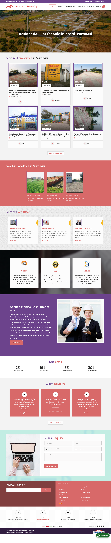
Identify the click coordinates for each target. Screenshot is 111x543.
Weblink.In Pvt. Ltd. (28, 532)
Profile (60, 7)
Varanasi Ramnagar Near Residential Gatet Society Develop (87, 135)
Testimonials (86, 497)
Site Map (85, 500)
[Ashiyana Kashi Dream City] (21, 7)
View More (13, 240)
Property (80, 7)
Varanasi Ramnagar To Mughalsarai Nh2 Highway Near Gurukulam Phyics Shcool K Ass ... (22, 92)
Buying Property (48, 228)
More (97, 7)
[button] (43, 519)
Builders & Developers (17, 228)
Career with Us (63, 492)
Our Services (70, 7)
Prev (28, 186)
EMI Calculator (63, 497)
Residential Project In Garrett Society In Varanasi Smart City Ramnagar (55, 135)
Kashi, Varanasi (52, 195)
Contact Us (62, 500)
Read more (16, 342)
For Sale (14, 85)
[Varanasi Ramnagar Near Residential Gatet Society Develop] (88, 118)
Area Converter (86, 495)
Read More (24, 407)
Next (82, 186)
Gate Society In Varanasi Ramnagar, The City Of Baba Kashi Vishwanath (22, 135)
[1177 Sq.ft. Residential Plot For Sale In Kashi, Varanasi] (55, 75)
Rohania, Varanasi (72, 195)
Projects (89, 7)
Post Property (86, 492)
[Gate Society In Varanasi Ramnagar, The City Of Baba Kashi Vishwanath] (23, 118)
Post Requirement (64, 495)
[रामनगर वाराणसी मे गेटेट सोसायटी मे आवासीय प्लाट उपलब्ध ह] (88, 75)
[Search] (103, 6)
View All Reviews (55, 423)
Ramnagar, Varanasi (33, 195)
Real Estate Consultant (83, 228)
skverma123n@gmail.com (68, 519)
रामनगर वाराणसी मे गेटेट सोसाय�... (83, 90)
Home (52, 7)
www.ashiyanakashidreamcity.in (93, 519)
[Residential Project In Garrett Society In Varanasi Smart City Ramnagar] (55, 118)
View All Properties (55, 153)
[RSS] (60, 503)
